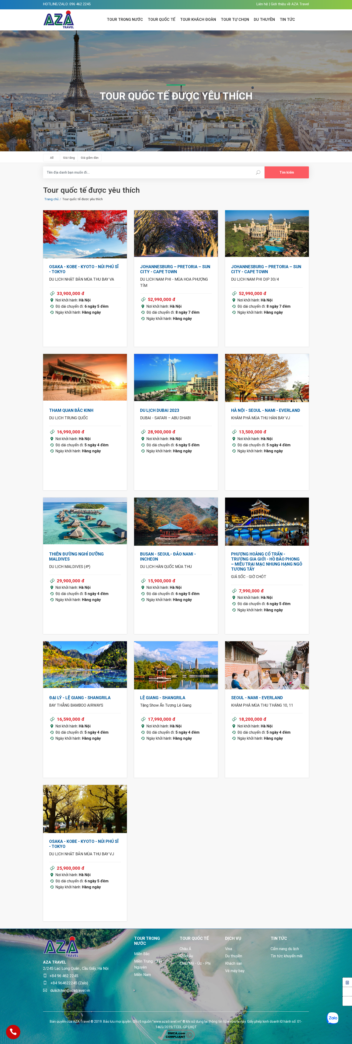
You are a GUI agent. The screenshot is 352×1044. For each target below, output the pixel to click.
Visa (228, 949)
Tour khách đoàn (198, 19)
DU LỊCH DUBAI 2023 (159, 410)
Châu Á (185, 949)
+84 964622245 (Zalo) (68, 983)
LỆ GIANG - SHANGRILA (162, 697)
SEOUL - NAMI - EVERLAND (257, 697)
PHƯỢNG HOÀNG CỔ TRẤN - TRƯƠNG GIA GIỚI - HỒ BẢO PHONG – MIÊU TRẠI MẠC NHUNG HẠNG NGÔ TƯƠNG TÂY (266, 562)
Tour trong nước (125, 19)
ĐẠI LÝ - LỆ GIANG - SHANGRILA (80, 697)
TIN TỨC (287, 19)
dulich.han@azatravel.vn (69, 990)
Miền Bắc (142, 954)
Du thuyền (233, 956)
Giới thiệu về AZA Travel (290, 4)
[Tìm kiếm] (306, 19)
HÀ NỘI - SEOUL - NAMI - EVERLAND (265, 410)
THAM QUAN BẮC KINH (71, 410)
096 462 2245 (80, 4)
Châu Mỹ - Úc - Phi (195, 963)
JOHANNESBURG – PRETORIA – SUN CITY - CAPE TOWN (175, 269)
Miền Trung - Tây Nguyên (148, 964)
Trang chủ (51, 199)
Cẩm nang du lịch (285, 949)
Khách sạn (233, 963)
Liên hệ (262, 4)
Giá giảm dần (89, 157)
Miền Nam (142, 974)
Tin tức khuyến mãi (286, 956)
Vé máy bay (234, 971)
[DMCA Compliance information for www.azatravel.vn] (176, 1035)
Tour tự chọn (235, 19)
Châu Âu (186, 956)
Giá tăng (69, 157)
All (51, 157)
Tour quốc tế (161, 19)
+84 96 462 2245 (63, 976)
